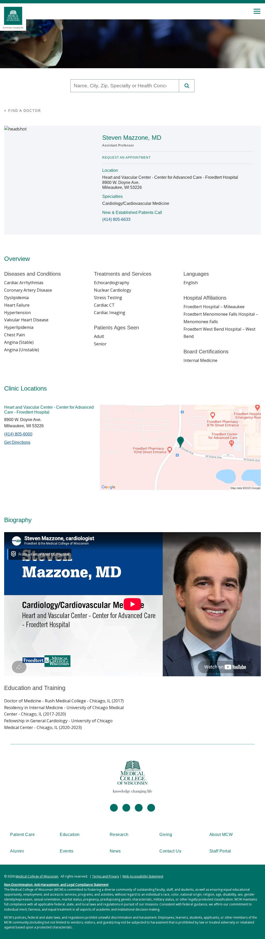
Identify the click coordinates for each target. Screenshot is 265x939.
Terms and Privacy (105, 876)
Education (70, 834)
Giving (165, 834)
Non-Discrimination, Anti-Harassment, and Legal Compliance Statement (56, 884)
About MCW (221, 834)
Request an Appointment (126, 157)
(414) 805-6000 (18, 434)
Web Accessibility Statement (142, 876)
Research (119, 834)
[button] (187, 85)
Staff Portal (220, 851)
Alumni (17, 851)
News (115, 851)
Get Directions (17, 442)
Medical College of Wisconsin (37, 876)
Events (66, 851)
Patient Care (22, 834)
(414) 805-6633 (116, 219)
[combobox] (125, 86)
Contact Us (170, 851)
